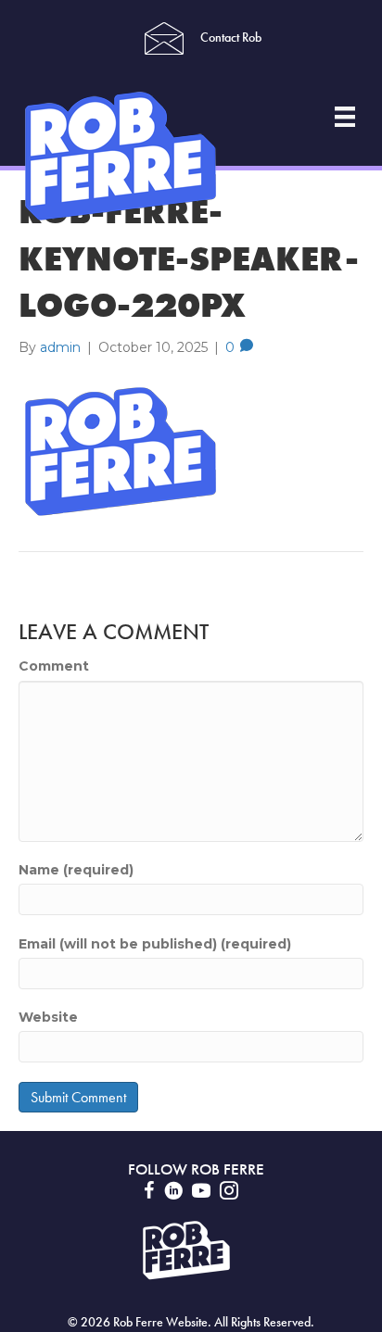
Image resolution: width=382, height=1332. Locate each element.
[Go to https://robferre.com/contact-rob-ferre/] (163, 38)
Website (48, 1017)
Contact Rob (230, 37)
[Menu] (345, 117)
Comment (54, 666)
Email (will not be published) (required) (155, 944)
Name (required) (76, 869)
